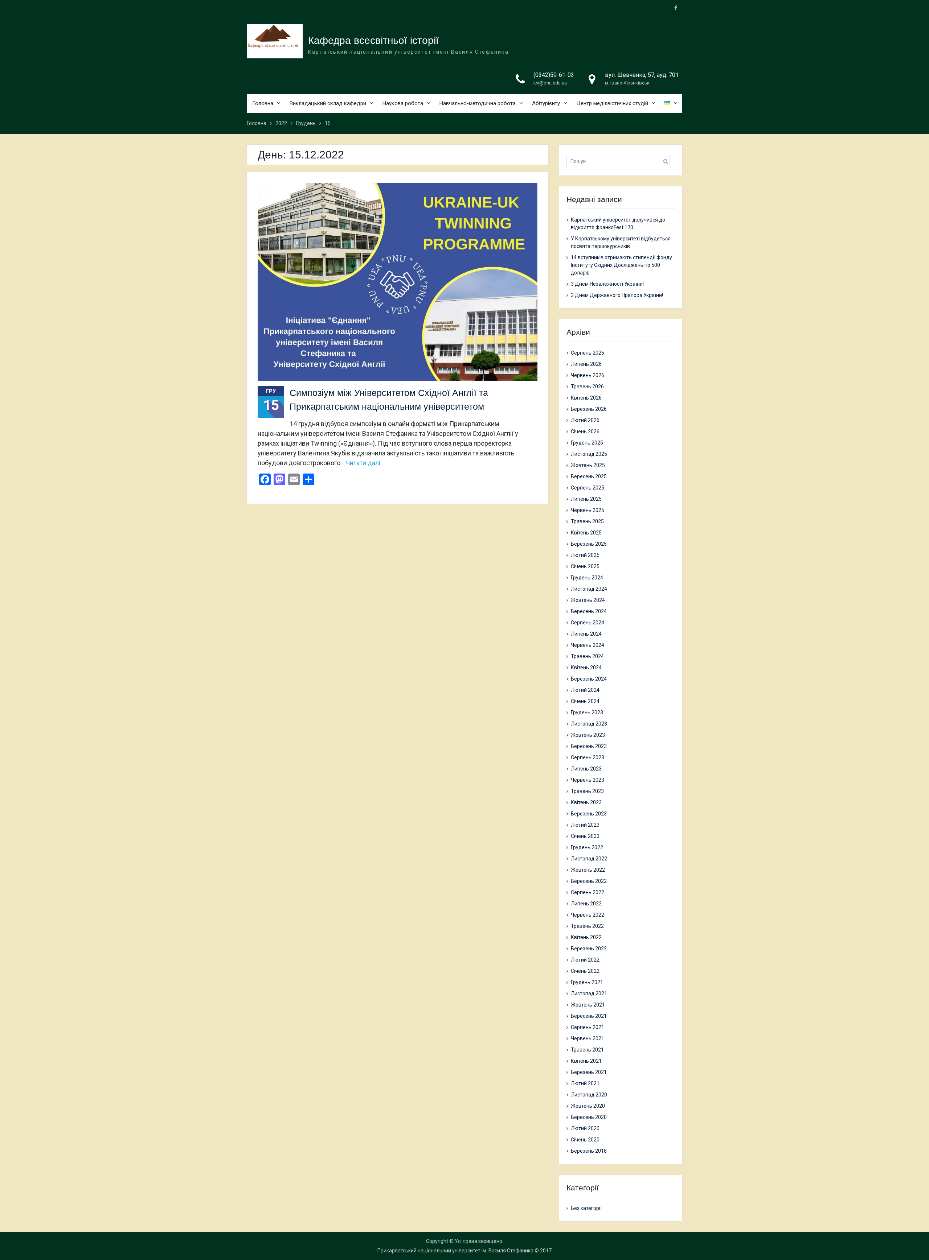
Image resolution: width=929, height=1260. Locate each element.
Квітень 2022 (586, 937)
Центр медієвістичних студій (612, 103)
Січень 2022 (585, 971)
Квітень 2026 (586, 398)
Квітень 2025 (586, 533)
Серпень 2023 (587, 757)
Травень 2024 (587, 656)
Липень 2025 (586, 499)
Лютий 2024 (585, 690)
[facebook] (675, 7)
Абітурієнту (546, 103)
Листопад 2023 (589, 724)
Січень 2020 (585, 1140)
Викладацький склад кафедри (328, 103)
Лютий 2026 (585, 420)
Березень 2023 (589, 814)
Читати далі (362, 463)
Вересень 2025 (589, 476)
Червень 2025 (587, 510)
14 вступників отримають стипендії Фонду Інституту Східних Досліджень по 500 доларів (621, 265)
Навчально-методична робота (477, 103)
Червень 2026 (587, 375)
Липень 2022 (586, 903)
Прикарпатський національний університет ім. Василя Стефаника (455, 1250)
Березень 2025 (589, 544)
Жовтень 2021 (588, 1005)
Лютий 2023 (585, 825)
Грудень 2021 (587, 982)
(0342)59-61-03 (553, 74)
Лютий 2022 (585, 960)
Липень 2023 (586, 769)
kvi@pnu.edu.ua (550, 83)
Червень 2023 (587, 780)
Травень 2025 (587, 521)
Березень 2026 (589, 409)
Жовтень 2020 (588, 1106)
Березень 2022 (589, 948)
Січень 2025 (585, 566)
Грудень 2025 (587, 443)
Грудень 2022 (587, 847)
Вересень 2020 (589, 1117)
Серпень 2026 (587, 353)
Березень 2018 (589, 1151)
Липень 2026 (586, 364)
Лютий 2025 (585, 555)
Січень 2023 (585, 836)
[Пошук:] (620, 161)
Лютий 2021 (585, 1083)
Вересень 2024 (589, 611)
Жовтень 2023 (588, 735)
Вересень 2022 (589, 881)
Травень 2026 (587, 386)
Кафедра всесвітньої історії (373, 40)
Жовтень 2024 (588, 600)
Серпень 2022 (587, 892)
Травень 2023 (587, 791)
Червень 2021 (587, 1038)
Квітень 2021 (586, 1061)
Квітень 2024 (586, 667)
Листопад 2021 (589, 993)
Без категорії (586, 1208)
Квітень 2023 (586, 802)
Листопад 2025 (589, 454)
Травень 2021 (587, 1050)
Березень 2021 (589, 1072)
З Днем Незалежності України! (607, 284)
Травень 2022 (587, 926)
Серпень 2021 (587, 1027)
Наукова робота (402, 103)
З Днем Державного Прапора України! (617, 295)
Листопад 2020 (589, 1095)
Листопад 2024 (589, 589)
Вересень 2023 (589, 746)
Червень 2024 (587, 645)
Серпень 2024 (587, 622)
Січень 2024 (585, 701)
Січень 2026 (585, 431)
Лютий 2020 (585, 1128)
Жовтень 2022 (588, 870)
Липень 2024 (586, 634)
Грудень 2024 (587, 578)
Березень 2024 (589, 679)
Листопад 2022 (589, 859)
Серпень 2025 (587, 488)
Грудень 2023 (587, 712)
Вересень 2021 (589, 1016)
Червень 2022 (587, 915)
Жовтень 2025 (588, 465)
